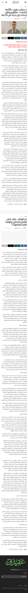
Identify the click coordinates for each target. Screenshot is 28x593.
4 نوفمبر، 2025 (8, 18)
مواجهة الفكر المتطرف (13, 549)
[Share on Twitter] (11, 38)
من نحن (20, 585)
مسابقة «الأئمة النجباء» (18, 204)
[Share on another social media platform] (4, 38)
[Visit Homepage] (16, 2)
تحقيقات (21, 7)
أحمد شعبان (16, 18)
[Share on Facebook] (24, 38)
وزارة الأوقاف (10, 204)
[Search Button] (6, 2)
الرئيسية (25, 7)
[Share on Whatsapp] (17, 38)
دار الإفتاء (21, 549)
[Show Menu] (25, 2)
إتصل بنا (25, 585)
